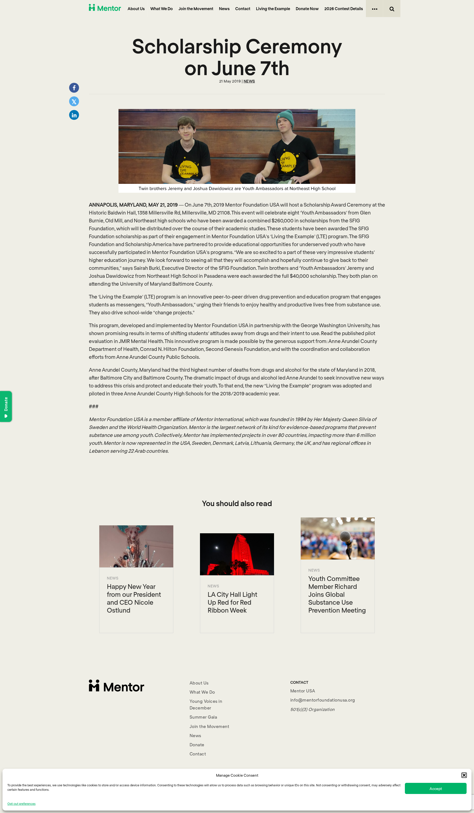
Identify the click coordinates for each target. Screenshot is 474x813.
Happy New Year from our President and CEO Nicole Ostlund (134, 598)
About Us (136, 8)
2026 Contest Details (343, 8)
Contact (242, 8)
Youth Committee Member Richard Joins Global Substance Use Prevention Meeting (337, 594)
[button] (464, 775)
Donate (197, 744)
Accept (436, 788)
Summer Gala (203, 716)
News (224, 8)
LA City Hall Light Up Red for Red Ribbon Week (232, 602)
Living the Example (273, 8)
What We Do (161, 8)
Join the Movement (195, 8)
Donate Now (307, 8)
